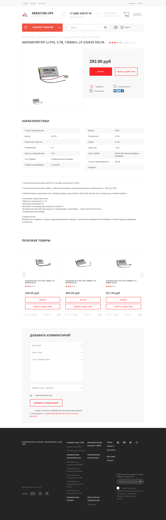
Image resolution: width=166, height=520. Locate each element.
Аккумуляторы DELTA (75, 447)
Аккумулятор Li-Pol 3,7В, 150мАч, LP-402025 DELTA (40, 281)
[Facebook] (122, 90)
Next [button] (142, 274)
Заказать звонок (76, 17)
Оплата (140, 3)
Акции (25, 3)
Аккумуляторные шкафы (76, 450)
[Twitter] (118, 90)
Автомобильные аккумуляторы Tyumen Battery (75, 484)
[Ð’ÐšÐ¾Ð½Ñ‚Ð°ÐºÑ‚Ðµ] (115, 90)
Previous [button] (24, 274)
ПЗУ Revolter (92, 504)
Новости (33, 3)
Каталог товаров (29, 37)
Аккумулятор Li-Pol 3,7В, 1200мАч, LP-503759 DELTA (80, 281)
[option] (52, 74)
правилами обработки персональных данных (126, 496)
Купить (101, 71)
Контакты (42, 3)
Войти (127, 27)
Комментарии (124, 86)
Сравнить (99, 86)
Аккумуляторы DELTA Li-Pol (49, 37)
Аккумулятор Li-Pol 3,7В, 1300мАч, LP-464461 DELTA (121, 281)
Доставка (132, 3)
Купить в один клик (43, 306)
